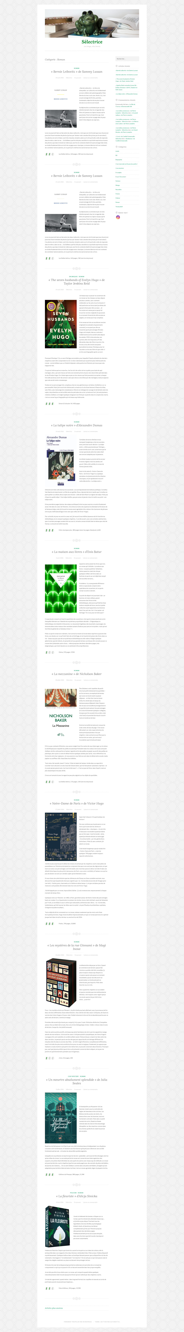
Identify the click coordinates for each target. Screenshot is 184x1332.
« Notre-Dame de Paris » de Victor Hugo (77, 803)
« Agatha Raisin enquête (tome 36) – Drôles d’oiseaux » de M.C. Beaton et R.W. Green (126, 87)
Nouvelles (119, 189)
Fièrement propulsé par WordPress (78, 1322)
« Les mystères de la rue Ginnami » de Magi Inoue (76, 947)
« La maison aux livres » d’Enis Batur (77, 552)
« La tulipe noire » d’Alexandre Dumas (76, 425)
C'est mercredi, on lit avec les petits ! (127, 164)
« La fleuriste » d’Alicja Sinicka (76, 1196)
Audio (117, 151)
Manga (118, 185)
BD (116, 155)
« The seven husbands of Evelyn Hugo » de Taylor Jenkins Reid (77, 282)
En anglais (73, 276)
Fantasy (118, 181)
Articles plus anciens (54, 1308)
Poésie (118, 194)
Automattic (115, 1322)
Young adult (119, 206)
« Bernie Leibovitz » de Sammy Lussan (76, 72)
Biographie (119, 159)
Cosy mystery (73, 1076)
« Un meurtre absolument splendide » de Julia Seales (76, 1081)
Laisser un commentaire (90, 78)
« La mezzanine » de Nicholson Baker (77, 674)
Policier (73, 1193)
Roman (76, 68)
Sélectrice (92, 42)
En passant (77, 78)
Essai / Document (121, 177)
